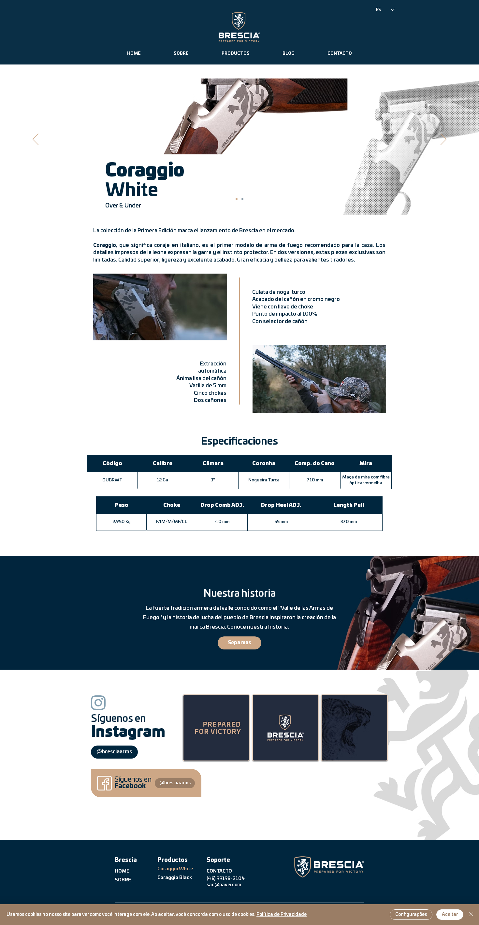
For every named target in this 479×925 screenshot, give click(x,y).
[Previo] (35, 140)
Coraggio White (175, 869)
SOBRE (123, 880)
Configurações (411, 914)
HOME (122, 871)
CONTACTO (219, 871)
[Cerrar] (471, 914)
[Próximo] (443, 140)
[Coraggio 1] (237, 199)
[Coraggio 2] (242, 199)
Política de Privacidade (281, 914)
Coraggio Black (174, 877)
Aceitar (450, 914)
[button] (235, 54)
